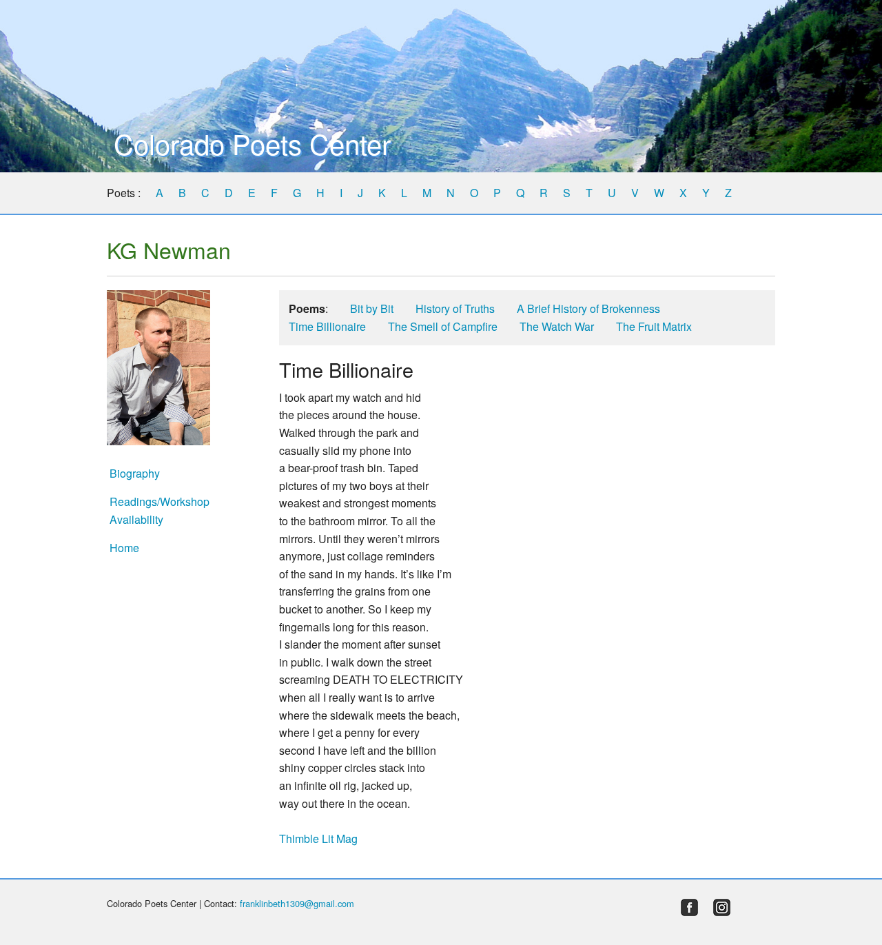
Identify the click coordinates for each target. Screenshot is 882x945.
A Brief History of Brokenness (588, 308)
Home (124, 548)
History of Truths (455, 308)
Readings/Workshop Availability (159, 510)
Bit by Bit (371, 308)
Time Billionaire (327, 326)
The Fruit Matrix (654, 326)
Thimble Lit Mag (318, 838)
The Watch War (557, 326)
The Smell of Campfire (443, 326)
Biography (135, 473)
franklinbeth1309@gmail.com (297, 903)
